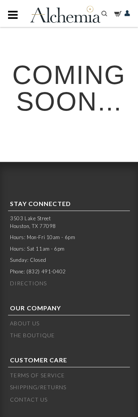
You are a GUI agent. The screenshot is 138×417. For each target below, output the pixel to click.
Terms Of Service (37, 375)
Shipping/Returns (38, 387)
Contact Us (29, 399)
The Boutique (32, 335)
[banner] (65, 14)
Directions (28, 283)
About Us (24, 323)
